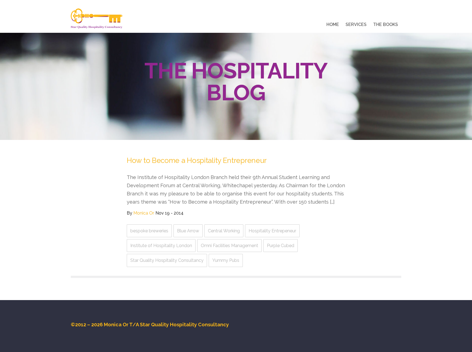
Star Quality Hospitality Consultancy (166, 260)
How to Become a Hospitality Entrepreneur (197, 160)
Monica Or (143, 213)
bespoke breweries (149, 230)
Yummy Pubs (225, 260)
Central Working (224, 230)
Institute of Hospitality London (161, 245)
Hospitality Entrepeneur (272, 230)
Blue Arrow (188, 230)
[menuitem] (332, 25)
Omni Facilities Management (229, 245)
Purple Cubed (280, 245)
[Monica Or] (96, 18)
